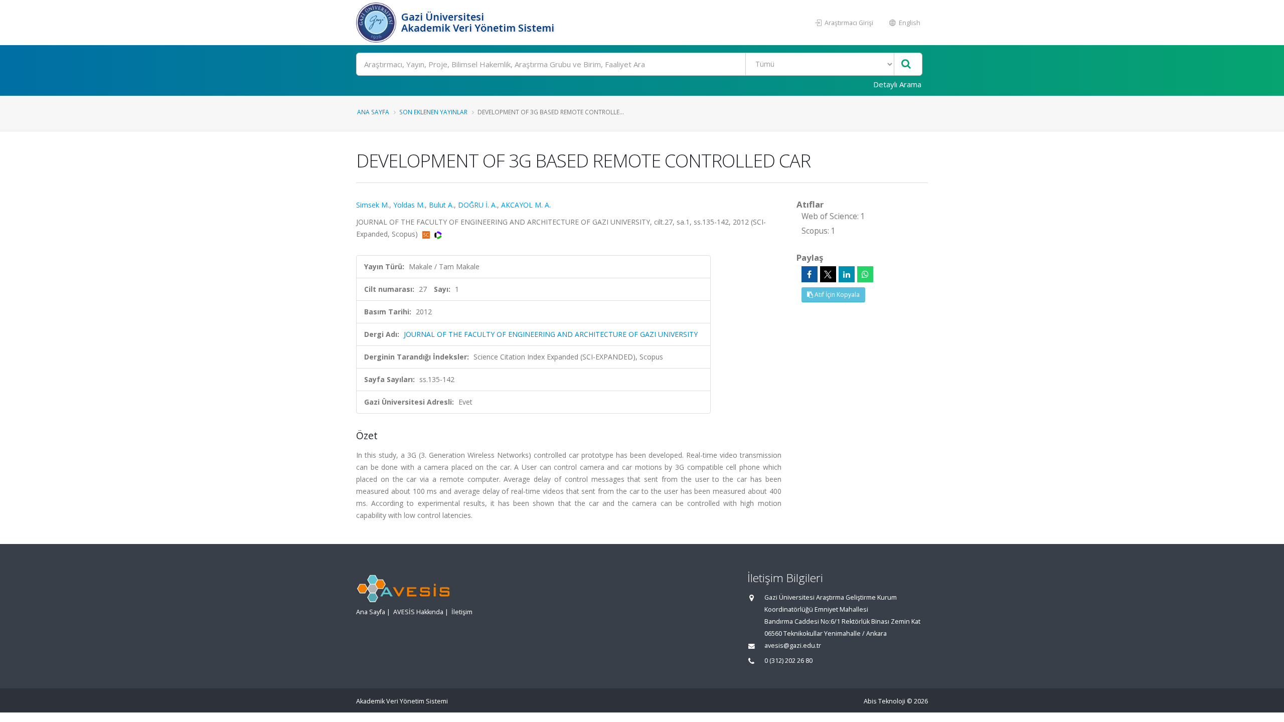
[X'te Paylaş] (828, 274)
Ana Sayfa (373, 112)
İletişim (461, 612)
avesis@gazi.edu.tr (792, 645)
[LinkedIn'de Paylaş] (847, 274)
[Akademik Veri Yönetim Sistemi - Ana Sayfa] (377, 22)
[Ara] (906, 64)
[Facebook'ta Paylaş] (809, 274)
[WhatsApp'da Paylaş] (865, 274)
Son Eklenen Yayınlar (433, 112)
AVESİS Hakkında (418, 612)
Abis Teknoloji (884, 701)
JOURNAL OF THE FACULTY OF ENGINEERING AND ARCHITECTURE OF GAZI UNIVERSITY (551, 334)
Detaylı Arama (897, 84)
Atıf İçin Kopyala (836, 294)
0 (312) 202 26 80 (788, 660)
